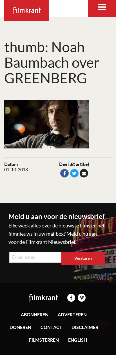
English (77, 340)
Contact (51, 327)
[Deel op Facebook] (64, 173)
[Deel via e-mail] (84, 173)
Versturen (83, 258)
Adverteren (72, 314)
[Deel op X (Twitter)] (74, 173)
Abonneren (34, 314)
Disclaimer (85, 327)
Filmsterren (44, 340)
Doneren (20, 327)
